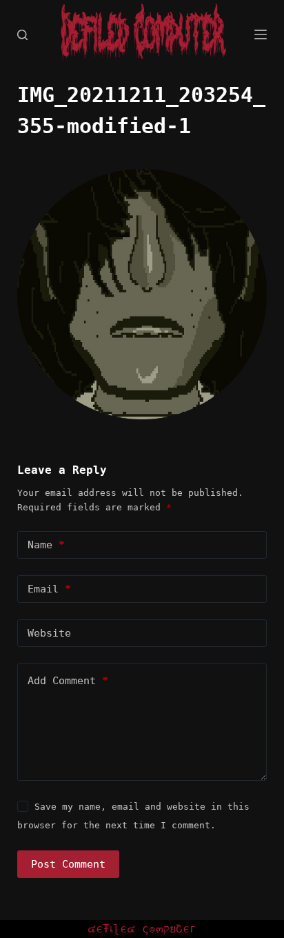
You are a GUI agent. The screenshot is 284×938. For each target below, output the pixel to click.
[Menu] (260, 34)
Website (49, 633)
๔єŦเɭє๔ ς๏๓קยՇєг (142, 928)
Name (46, 545)
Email (49, 589)
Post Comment (68, 864)
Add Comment (68, 681)
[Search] (22, 35)
